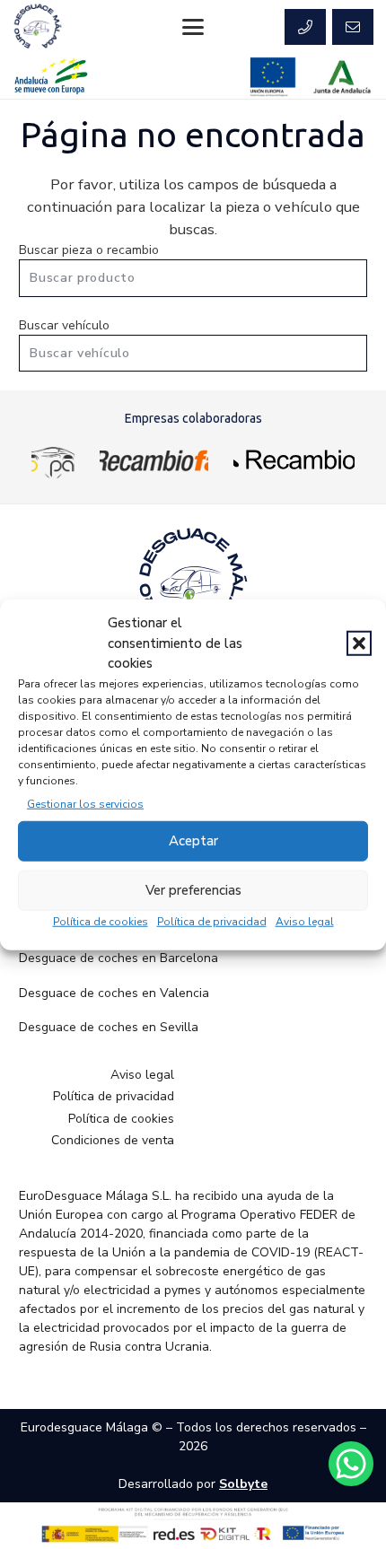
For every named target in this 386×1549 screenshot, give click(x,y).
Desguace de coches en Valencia (114, 993)
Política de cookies (100, 921)
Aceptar (193, 841)
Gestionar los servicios (85, 803)
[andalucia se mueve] (51, 77)
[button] (359, 643)
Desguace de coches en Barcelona (118, 958)
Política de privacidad (212, 921)
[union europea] (273, 77)
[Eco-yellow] (53, 459)
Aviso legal (305, 921)
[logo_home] (154, 459)
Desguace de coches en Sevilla (108, 1027)
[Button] (305, 27)
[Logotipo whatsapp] (351, 1463)
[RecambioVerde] (294, 459)
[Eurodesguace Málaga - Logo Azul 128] (38, 27)
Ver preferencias (193, 890)
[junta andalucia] (342, 77)
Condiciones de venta (112, 1140)
